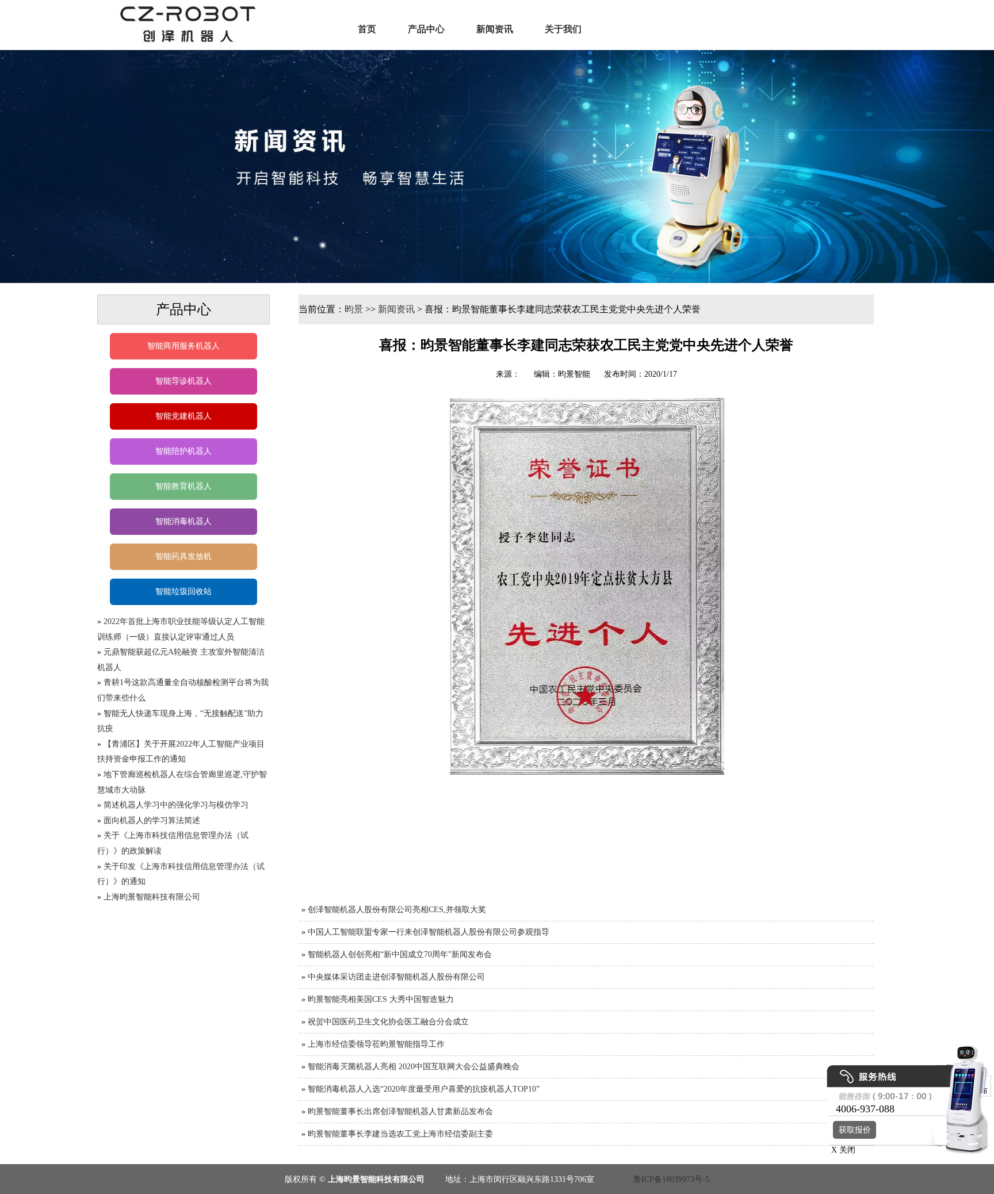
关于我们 (563, 29)
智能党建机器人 (183, 416)
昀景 (354, 309)
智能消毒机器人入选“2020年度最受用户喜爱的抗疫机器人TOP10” (424, 1089)
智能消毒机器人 (183, 521)
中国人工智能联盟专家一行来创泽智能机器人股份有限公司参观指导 (428, 932)
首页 (367, 29)
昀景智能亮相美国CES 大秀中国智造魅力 (381, 999)
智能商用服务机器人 (183, 346)
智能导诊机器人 (183, 381)
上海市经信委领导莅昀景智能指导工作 (376, 1044)
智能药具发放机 (183, 556)
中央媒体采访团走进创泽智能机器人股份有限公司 (396, 977)
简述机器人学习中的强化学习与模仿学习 (176, 805)
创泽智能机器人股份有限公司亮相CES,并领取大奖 (397, 909)
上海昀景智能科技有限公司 (152, 897)
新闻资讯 (494, 29)
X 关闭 (839, 1150)
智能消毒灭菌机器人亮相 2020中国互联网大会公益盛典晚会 (413, 1066)
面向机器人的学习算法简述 (152, 820)
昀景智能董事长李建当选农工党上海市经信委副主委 (400, 1134)
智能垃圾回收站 (183, 591)
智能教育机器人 (183, 486)
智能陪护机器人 (183, 451)
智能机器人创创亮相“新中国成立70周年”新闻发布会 (400, 954)
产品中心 (426, 29)
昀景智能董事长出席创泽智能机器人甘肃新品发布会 (400, 1111)
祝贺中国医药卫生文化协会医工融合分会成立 (388, 1021)
